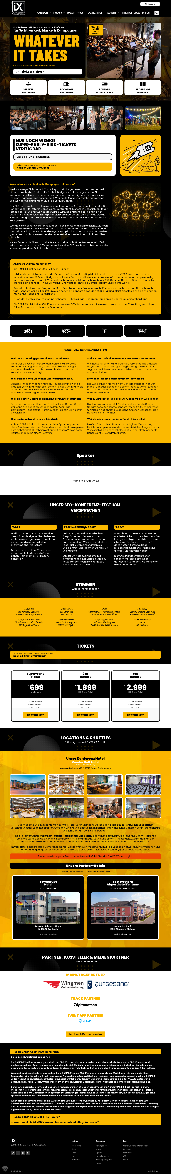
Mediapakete (150, 4)
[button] (44, 13)
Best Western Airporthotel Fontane (123, 883)
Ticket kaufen (35, 714)
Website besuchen (48, 934)
